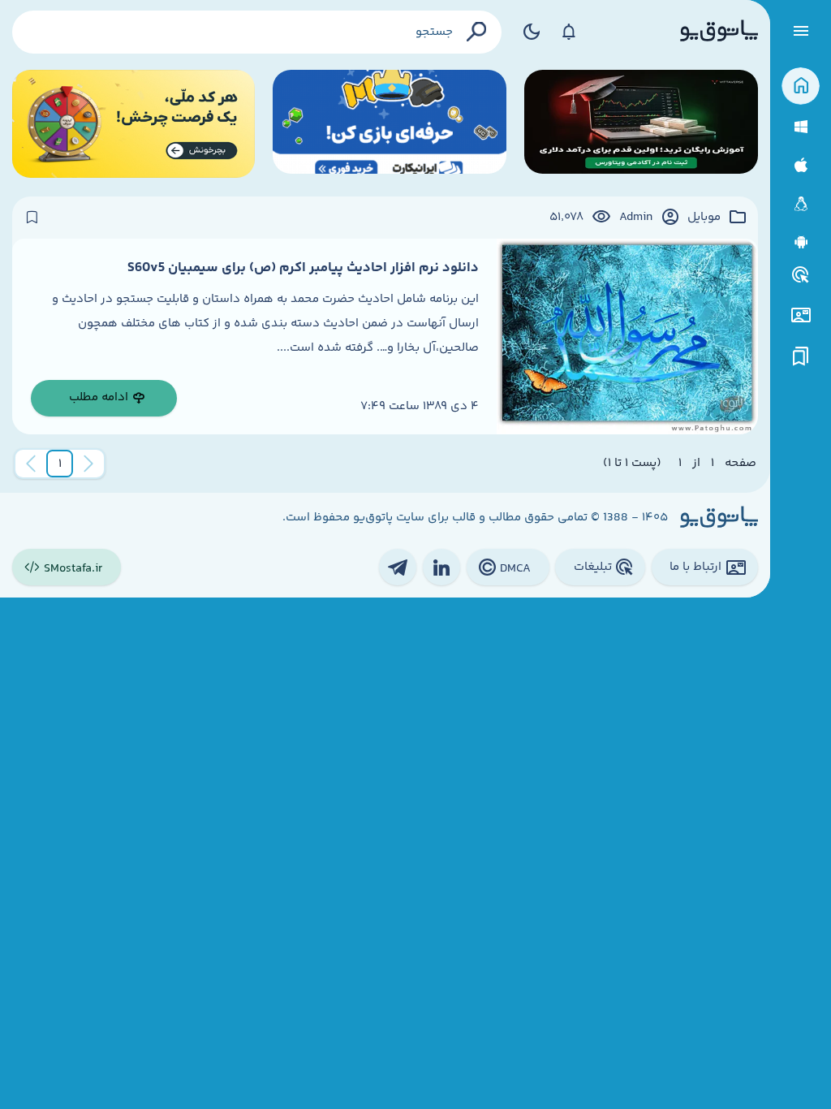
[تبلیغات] (801, 275)
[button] (60, 463)
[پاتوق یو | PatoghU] (719, 32)
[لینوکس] (800, 204)
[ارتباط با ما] (800, 315)
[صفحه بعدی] (30, 463)
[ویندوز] (800, 127)
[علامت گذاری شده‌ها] (801, 357)
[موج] (641, 124)
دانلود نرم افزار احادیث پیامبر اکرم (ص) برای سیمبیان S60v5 (303, 267)
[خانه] (800, 86)
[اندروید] (800, 242)
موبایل (704, 218)
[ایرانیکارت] (389, 124)
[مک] (800, 165)
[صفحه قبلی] (88, 463)
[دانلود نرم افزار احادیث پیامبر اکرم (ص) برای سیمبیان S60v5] (627, 336)
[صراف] (133, 124)
